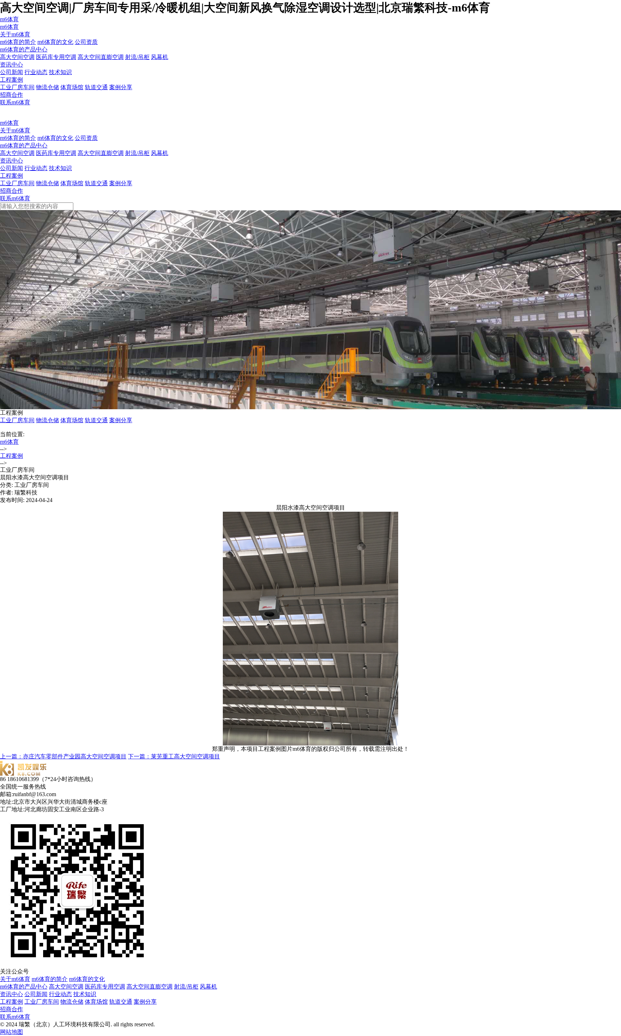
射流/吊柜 (137, 57)
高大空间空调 (17, 57)
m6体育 (9, 19)
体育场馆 (71, 87)
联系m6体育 (15, 102)
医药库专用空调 (56, 57)
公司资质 (86, 42)
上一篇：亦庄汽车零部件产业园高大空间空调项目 (63, 756)
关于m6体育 (15, 34)
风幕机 (159, 57)
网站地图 (11, 1032)
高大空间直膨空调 (101, 57)
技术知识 (60, 72)
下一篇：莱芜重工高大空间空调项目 (174, 756)
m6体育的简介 (18, 42)
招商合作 (11, 95)
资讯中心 (11, 64)
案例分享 (120, 87)
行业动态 (35, 72)
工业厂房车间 (17, 87)
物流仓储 (47, 87)
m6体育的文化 (55, 42)
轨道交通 (96, 87)
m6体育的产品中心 (23, 49)
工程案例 (11, 80)
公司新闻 (11, 72)
